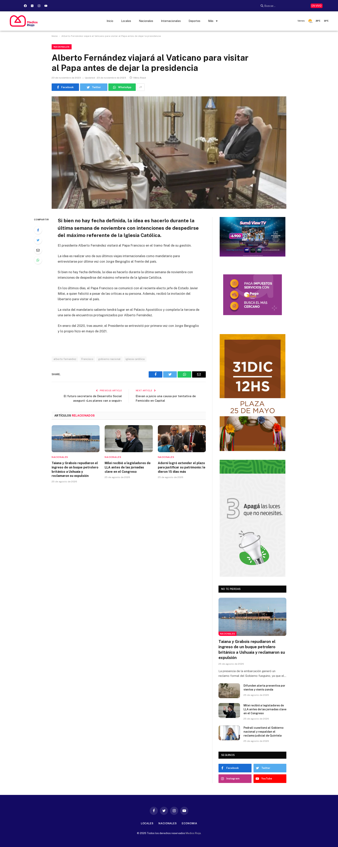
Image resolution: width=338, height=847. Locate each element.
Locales (126, 21)
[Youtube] (46, 6)
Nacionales (146, 21)
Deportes (194, 21)
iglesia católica (135, 359)
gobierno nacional (109, 359)
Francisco (87, 359)
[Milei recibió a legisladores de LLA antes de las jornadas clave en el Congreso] (129, 438)
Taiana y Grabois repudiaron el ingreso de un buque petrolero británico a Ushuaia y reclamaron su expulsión (75, 469)
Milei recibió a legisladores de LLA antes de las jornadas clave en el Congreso (128, 467)
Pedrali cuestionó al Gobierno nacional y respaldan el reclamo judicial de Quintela (263, 731)
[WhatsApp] (38, 260)
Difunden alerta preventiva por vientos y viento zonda (264, 687)
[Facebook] (25, 6)
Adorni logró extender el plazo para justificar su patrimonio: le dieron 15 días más (181, 467)
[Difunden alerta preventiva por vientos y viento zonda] (229, 690)
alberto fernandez (65, 359)
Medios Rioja (193, 833)
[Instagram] (39, 6)
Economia (189, 823)
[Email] (38, 250)
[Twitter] (38, 240)
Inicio (110, 21)
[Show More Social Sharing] (141, 87)
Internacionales (171, 21)
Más (210, 21)
